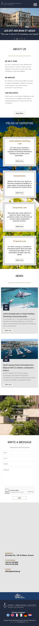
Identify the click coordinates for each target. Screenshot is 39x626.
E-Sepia (27, 622)
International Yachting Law (19, 142)
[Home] (13, 3)
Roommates (13, 622)
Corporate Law (19, 207)
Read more (20, 161)
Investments (20, 176)
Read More (19, 113)
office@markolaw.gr (12, 571)
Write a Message (20, 442)
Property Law (19, 241)
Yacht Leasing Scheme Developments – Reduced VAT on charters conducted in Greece (19, 367)
